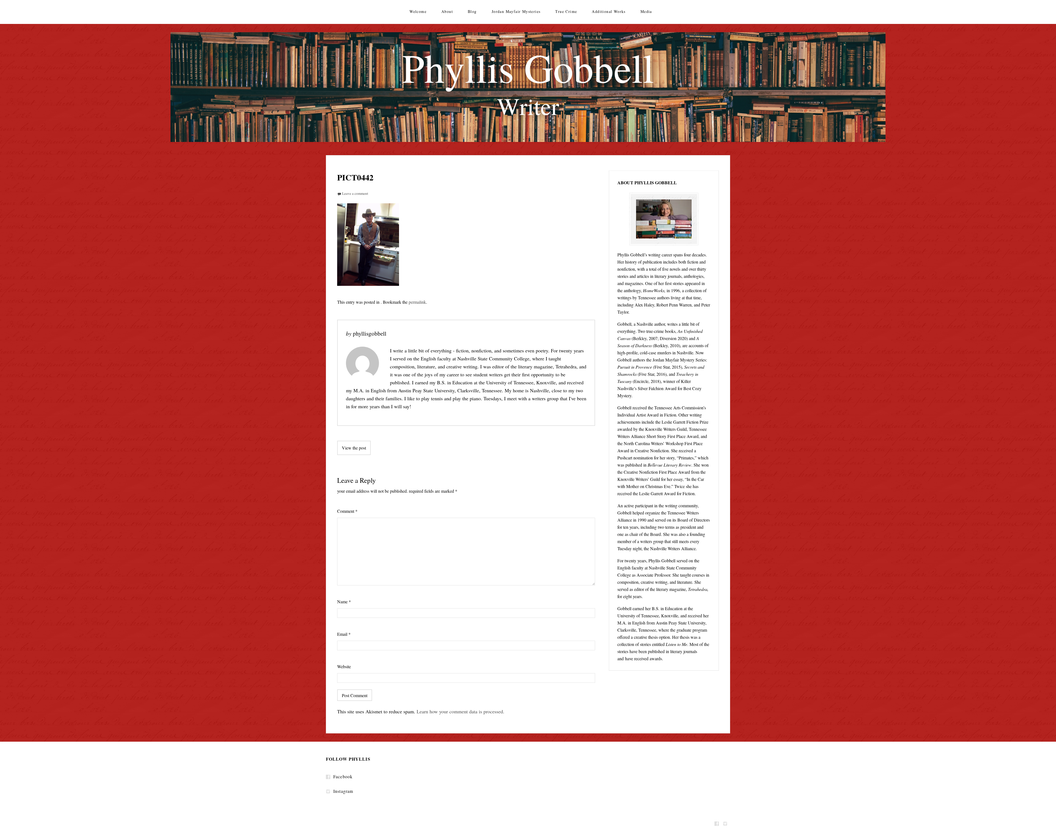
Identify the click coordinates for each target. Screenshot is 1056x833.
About (447, 11)
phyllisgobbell (369, 333)
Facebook (343, 776)
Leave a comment (355, 193)
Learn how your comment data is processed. (460, 711)
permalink (417, 302)
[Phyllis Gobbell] (528, 87)
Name (344, 601)
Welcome (418, 11)
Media (646, 11)
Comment (347, 511)
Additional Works (608, 11)
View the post (354, 448)
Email (344, 634)
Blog (472, 11)
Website (344, 666)
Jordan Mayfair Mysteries (516, 11)
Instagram (343, 791)
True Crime (566, 11)
